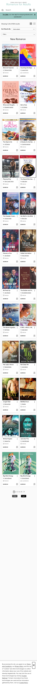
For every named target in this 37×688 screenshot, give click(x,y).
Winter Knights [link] (7, 439)
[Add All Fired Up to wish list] (17, 299)
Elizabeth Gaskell (9, 107)
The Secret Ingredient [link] (9, 327)
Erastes (24, 404)
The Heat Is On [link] (7, 142)
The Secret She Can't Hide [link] (27, 179)
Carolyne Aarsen (26, 144)
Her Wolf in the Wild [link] (26, 216)
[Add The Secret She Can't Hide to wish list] (34, 187)
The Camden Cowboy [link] (9, 216)
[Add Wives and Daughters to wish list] (17, 113)
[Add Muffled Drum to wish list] (34, 410)
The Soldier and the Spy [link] (27, 290)
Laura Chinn (25, 70)
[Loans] (30, 10)
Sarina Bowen (8, 478)
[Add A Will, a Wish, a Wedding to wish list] (34, 336)
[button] (31, 24)
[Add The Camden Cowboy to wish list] (17, 224)
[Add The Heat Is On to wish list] (17, 150)
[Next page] (24, 492)
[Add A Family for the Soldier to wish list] (34, 150)
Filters (4, 34)
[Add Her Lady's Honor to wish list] (17, 373)
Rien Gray (24, 218)
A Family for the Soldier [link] (27, 142)
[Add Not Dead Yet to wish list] (34, 373)
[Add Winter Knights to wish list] (17, 447)
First (15, 496)
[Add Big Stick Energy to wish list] (17, 484)
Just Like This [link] (24, 439)
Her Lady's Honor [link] (8, 365)
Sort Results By (6, 29)
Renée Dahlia (8, 367)
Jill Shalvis (24, 107)
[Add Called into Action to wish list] (34, 262)
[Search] (2, 10)
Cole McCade (25, 441)
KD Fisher (7, 330)
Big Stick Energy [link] (8, 476)
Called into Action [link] (25, 253)
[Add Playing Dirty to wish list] (17, 187)
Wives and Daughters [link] (9, 105)
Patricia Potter (8, 70)
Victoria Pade (8, 218)
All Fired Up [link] (6, 290)
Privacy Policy (19, 666)
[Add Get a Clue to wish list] (34, 113)
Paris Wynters (25, 255)
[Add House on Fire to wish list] (17, 262)
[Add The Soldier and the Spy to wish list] (34, 299)
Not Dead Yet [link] (24, 365)
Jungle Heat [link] (6, 402)
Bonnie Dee (7, 404)
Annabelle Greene (26, 293)
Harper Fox (7, 441)
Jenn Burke (7, 255)
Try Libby (5, 15)
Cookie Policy (23, 683)
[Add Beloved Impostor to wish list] (17, 76)
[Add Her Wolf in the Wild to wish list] (34, 224)
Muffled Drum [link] (24, 402)
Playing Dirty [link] (7, 179)
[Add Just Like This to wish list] (34, 447)
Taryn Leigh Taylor (9, 181)
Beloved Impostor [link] (8, 68)
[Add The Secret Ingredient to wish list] (17, 336)
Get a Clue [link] (23, 105)
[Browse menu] (34, 10)
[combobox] (14, 10)
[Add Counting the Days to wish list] (34, 76)
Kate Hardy (25, 330)
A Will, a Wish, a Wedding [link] (27, 327)
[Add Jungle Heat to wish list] (17, 410)
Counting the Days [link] (26, 68)
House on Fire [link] (7, 253)
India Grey (24, 181)
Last (23, 496)
